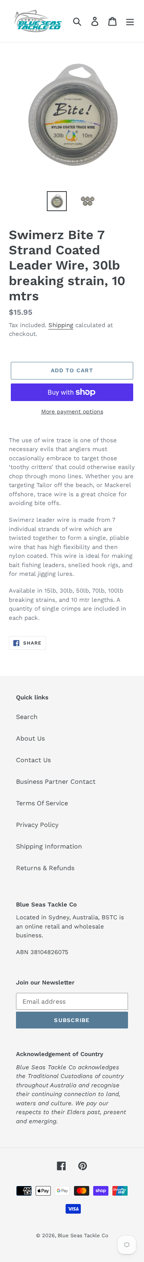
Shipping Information (49, 846)
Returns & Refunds (45, 868)
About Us (30, 738)
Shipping (60, 325)
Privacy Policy (37, 825)
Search (27, 717)
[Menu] (130, 21)
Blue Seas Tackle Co (83, 1235)
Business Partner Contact (56, 781)
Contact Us (33, 760)
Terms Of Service (42, 803)
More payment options (72, 411)
